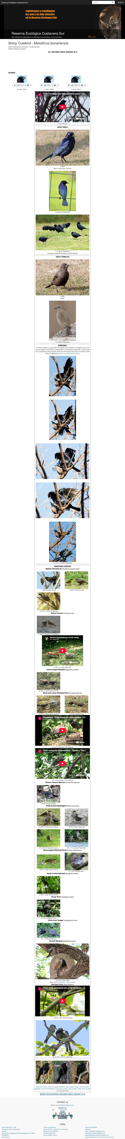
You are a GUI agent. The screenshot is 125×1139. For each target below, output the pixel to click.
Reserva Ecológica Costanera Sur (14, 2)
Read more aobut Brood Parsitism (69, 353)
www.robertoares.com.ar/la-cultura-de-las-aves (99, 1137)
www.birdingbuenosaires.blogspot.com (97, 1135)
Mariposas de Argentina (51, 1131)
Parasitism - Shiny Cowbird (67, 982)
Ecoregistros (6, 1137)
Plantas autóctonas (49, 1133)
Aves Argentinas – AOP (9, 1127)
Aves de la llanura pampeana (11, 1129)
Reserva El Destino (91, 1127)
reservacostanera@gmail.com (65, 1105)
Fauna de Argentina (50, 1127)
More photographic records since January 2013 (62, 1094)
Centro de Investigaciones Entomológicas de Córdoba (18, 1133)
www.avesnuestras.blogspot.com (95, 1133)
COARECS (5, 1135)
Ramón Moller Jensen (50, 1135)
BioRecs (4, 1131)
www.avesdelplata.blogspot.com (95, 1131)
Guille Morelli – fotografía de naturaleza (56, 1129)
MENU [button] (121, 2)
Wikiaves (88, 1129)
